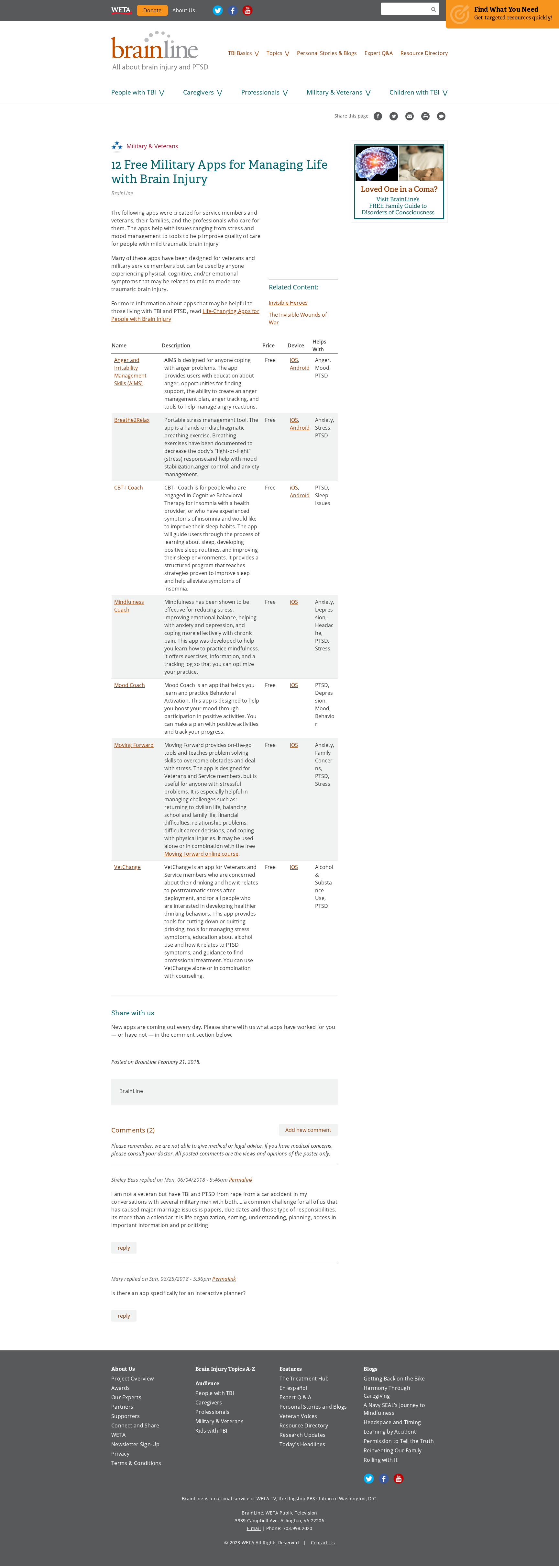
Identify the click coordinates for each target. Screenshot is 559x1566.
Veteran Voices (298, 1416)
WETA (121, 10)
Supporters (125, 1416)
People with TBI (133, 92)
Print (426, 116)
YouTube (247, 10)
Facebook (232, 10)
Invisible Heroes (288, 302)
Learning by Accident (390, 1431)
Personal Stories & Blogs (327, 53)
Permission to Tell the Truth (399, 1441)
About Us (183, 10)
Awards (120, 1387)
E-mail (254, 1528)
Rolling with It (381, 1459)
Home (159, 50)
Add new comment (308, 1129)
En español (293, 1387)
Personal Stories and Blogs (313, 1406)
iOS (294, 360)
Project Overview (132, 1378)
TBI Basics (240, 53)
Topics (274, 53)
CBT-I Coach (128, 487)
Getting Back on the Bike (394, 1378)
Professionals (260, 92)
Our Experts (126, 1397)
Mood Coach (129, 685)
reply (124, 1247)
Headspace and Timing (392, 1422)
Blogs (371, 1369)
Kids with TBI (211, 1430)
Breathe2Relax (131, 419)
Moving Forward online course (201, 853)
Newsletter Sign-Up (135, 1444)
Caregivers (198, 92)
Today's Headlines (302, 1444)
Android (300, 367)
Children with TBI (414, 92)
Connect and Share (135, 1425)
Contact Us (323, 1542)
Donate (152, 10)
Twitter (218, 10)
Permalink (241, 1179)
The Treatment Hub (304, 1378)
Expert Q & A (295, 1397)
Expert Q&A (379, 53)
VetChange (127, 867)
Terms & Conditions (136, 1463)
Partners (122, 1406)
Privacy (120, 1453)
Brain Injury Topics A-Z (225, 1369)
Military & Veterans (334, 92)
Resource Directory (424, 53)
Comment (442, 116)
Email (410, 116)
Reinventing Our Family (393, 1450)
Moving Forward (134, 745)
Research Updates (302, 1434)
